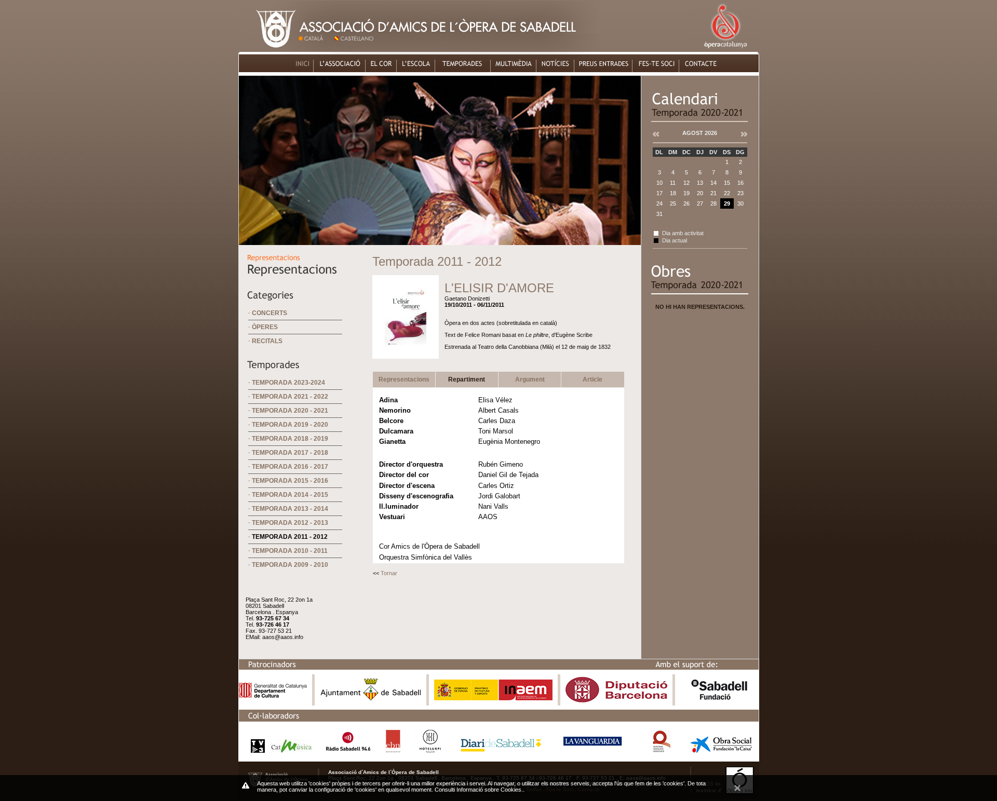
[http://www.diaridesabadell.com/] (501, 749)
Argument (530, 379)
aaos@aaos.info (282, 637)
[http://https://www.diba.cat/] (616, 700)
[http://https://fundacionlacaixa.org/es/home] (721, 749)
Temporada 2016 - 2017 (290, 466)
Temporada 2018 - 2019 (290, 438)
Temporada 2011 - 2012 (290, 536)
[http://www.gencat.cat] (272, 695)
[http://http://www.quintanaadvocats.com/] (661, 749)
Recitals (267, 341)
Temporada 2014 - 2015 (290, 494)
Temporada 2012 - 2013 (290, 522)
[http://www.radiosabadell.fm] (348, 749)
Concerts (269, 313)
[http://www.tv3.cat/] (278, 749)
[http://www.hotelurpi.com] (431, 749)
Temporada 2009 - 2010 (290, 564)
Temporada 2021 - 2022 (290, 396)
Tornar (389, 573)
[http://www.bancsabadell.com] (719, 700)
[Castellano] (356, 49)
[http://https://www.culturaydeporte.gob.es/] (493, 698)
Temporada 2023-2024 (288, 382)
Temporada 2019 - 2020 (290, 424)
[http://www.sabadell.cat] (370, 700)
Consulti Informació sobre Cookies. (479, 789)
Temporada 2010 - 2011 (290, 550)
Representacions (404, 379)
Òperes (265, 327)
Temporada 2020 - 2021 (290, 410)
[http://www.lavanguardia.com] (594, 749)
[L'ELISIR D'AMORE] (405, 351)
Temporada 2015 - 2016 (290, 480)
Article (592, 379)
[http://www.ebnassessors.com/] (393, 749)
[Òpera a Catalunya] (725, 49)
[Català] (315, 49)
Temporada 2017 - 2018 (290, 452)
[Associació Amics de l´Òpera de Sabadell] (268, 49)
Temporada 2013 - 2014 (290, 508)
